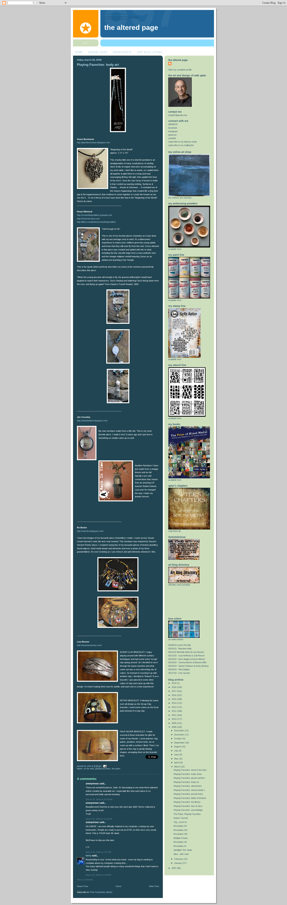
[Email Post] (104, 766)
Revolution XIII (180, 834)
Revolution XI (180, 846)
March (177, 766)
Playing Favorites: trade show (188, 774)
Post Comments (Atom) (101, 892)
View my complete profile (180, 70)
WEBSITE (173, 124)
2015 (174, 699)
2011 (174, 715)
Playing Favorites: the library (187, 802)
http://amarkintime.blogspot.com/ (92, 420)
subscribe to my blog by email (182, 142)
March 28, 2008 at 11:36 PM (99, 819)
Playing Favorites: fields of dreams (190, 798)
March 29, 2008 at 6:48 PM (98, 875)
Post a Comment (85, 879)
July (176, 750)
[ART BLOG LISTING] (149, 52)
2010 (174, 719)
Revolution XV (180, 826)
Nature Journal (181, 818)
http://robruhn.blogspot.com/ (90, 531)
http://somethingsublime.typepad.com (94, 215)
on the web (89, 768)
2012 (174, 711)
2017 (174, 691)
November (179, 734)
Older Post (154, 886)
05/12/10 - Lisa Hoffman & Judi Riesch (186, 655)
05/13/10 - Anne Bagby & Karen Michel (186, 659)
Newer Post (82, 886)
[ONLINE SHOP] (97, 52)
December (179, 730)
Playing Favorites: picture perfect (189, 778)
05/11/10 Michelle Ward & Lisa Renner (186, 652)
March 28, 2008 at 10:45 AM (99, 799)
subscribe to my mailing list (181, 145)
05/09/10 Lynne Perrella (179, 645)
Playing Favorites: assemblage (188, 810)
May (176, 758)
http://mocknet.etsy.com (88, 218)
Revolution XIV (180, 830)
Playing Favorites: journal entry (188, 794)
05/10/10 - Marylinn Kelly (180, 648)
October (178, 738)
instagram (173, 131)
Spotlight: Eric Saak (183, 850)
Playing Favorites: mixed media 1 (189, 790)
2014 (174, 703)
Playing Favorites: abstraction (188, 786)
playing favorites (103, 768)
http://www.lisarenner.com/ (89, 645)
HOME (79, 52)
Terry (89, 855)
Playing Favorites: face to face (188, 806)
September (179, 742)
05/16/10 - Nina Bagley (179, 669)
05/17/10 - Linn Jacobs (179, 673)
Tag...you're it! (180, 822)
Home (118, 886)
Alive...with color (181, 854)
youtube (172, 138)
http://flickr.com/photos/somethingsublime (96, 222)
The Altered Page (131, 27)
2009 (174, 723)
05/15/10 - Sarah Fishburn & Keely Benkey (188, 666)
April (176, 762)
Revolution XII (180, 842)
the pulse (116, 768)
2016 (174, 695)
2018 (174, 687)
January (178, 863)
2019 (174, 683)
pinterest (172, 135)
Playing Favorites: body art (98, 65)
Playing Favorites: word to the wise (190, 770)
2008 (174, 727)
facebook (172, 128)
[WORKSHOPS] (122, 52)
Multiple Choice (181, 838)
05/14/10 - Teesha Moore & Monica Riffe (187, 662)
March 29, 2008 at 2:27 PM (98, 852)
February (179, 859)
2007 (174, 868)
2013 (174, 707)
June (176, 754)
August (177, 746)
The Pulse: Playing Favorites (187, 814)
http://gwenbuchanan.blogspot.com (93, 142)
